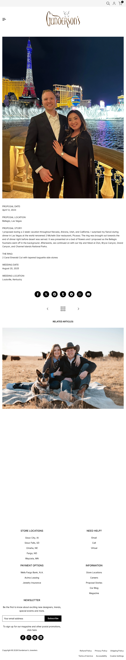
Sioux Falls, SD (32, 542)
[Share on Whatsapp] (80, 294)
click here (32, 630)
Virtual (94, 548)
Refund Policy (86, 651)
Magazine (94, 593)
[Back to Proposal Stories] (63, 309)
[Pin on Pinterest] (54, 294)
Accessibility (101, 656)
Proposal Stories (94, 582)
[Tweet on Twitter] (46, 294)
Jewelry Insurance (32, 582)
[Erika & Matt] (47, 309)
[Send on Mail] (88, 294)
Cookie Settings (117, 656)
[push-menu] (4, 19)
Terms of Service (86, 656)
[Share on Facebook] (38, 294)
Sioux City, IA (32, 537)
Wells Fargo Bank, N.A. (32, 572)
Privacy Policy (101, 651)
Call (94, 542)
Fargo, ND (32, 553)
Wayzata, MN (32, 558)
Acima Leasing (32, 577)
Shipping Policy (117, 651)
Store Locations (94, 572)
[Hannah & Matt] (78, 309)
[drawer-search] (108, 3)
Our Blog (94, 588)
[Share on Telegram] (71, 294)
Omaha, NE (32, 548)
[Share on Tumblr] (63, 294)
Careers (94, 577)
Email (94, 537)
